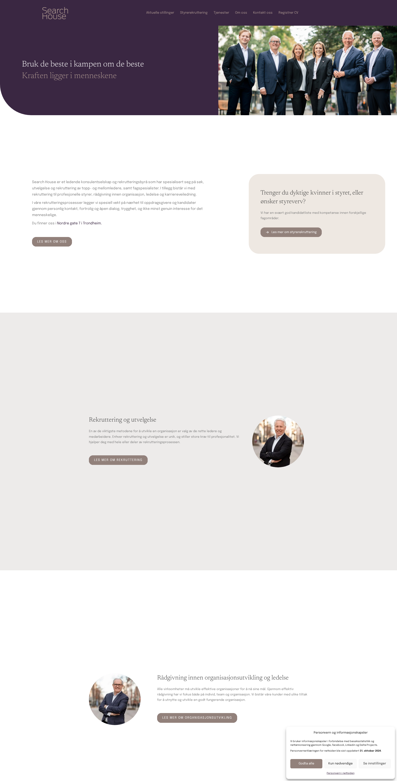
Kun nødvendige (340, 763)
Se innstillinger (374, 763)
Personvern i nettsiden (340, 773)
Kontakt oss (263, 13)
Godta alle (306, 763)
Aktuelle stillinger (160, 13)
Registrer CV (288, 13)
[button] (52, 242)
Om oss (241, 13)
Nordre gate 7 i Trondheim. (79, 223)
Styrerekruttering (194, 13)
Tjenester (221, 13)
